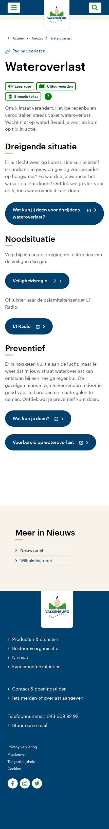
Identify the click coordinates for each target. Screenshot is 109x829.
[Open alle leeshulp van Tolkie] (48, 96)
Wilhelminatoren (36, 560)
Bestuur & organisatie (35, 648)
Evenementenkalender (36, 666)
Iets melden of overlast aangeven (47, 698)
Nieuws (20, 657)
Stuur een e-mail (29, 725)
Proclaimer (17, 754)
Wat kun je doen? (42, 418)
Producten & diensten (35, 639)
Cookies (14, 768)
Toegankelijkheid (21, 761)
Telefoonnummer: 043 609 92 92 (43, 716)
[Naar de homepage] (56, 15)
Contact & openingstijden (39, 689)
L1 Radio (33, 326)
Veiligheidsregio (41, 280)
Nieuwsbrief (31, 550)
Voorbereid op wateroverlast (54, 442)
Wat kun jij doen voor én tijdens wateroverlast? (58, 213)
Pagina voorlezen (28, 51)
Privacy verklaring (22, 747)
